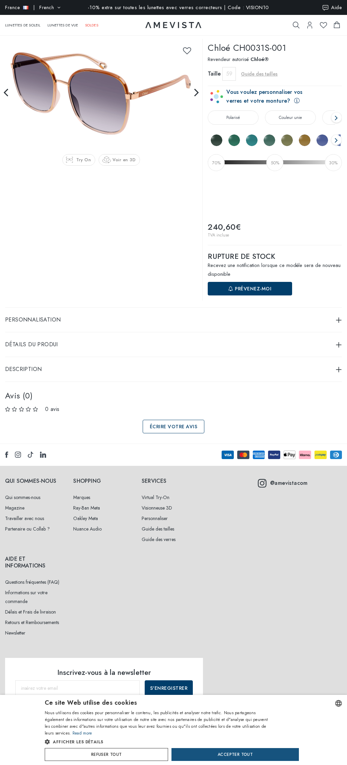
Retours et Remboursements (32, 622)
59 (229, 74)
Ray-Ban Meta (86, 507)
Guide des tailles (158, 528)
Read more (82, 733)
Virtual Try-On (155, 497)
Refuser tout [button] (106, 754)
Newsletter (15, 632)
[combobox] (338, 703)
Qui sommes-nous (22, 497)
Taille (214, 74)
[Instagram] (18, 455)
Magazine (14, 507)
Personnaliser (155, 518)
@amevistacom (289, 483)
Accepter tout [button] (235, 754)
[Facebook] (6, 455)
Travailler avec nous (24, 518)
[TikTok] (30, 455)
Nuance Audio (87, 528)
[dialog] (173, 730)
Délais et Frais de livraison (30, 611)
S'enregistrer (169, 688)
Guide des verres (159, 539)
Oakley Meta (85, 518)
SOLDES (91, 25)
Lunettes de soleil (23, 25)
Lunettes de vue (62, 25)
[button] (159, 742)
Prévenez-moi (252, 288)
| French (29, 7)
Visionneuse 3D (157, 507)
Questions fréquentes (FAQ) (32, 582)
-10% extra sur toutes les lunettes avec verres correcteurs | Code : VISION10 (178, 7)
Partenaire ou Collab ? (27, 528)
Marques (81, 497)
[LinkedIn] (43, 455)
